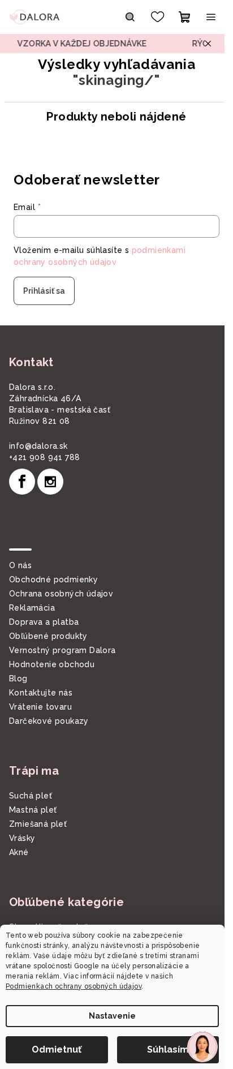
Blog (18, 678)
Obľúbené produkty (48, 636)
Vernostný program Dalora (62, 650)
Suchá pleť (30, 795)
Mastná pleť (33, 809)
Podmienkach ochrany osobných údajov (73, 986)
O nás (20, 565)
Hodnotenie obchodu (51, 664)
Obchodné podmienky (53, 579)
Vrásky (22, 838)
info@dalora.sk (38, 445)
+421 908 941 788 (44, 457)
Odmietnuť (56, 1049)
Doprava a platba (44, 621)
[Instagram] (50, 482)
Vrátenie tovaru (40, 706)
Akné (19, 852)
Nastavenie (112, 1015)
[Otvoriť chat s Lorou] (202, 1047)
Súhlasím (168, 1049)
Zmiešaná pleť (38, 823)
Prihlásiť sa (44, 290)
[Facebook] (22, 482)
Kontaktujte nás (40, 692)
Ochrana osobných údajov (61, 593)
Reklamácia (32, 607)
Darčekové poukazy (49, 720)
